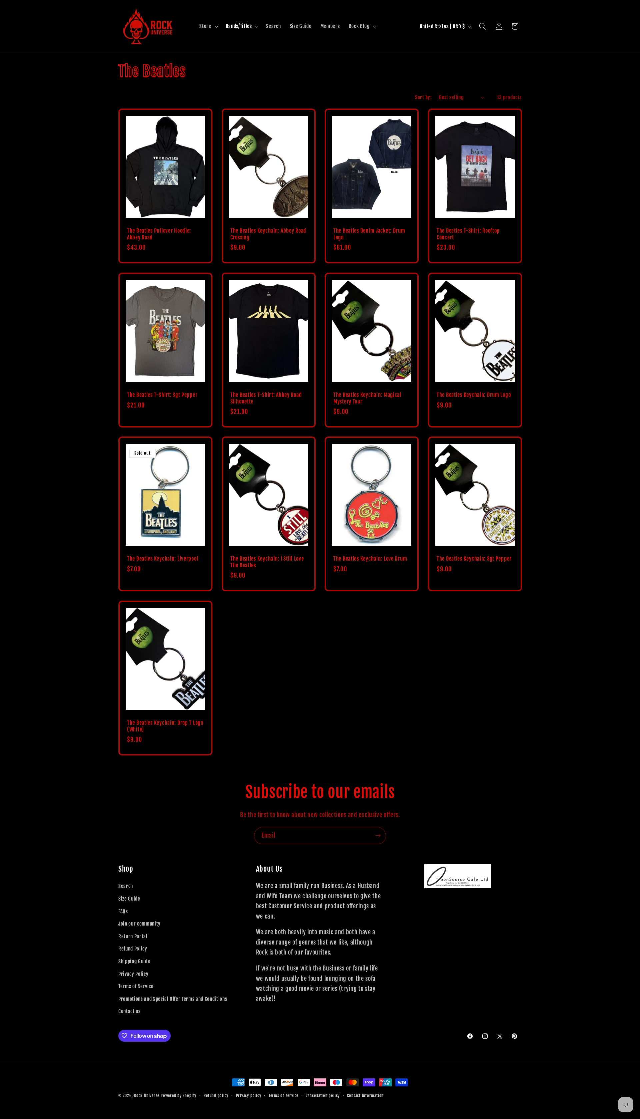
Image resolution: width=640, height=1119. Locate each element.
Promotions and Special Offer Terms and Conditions (172, 998)
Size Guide (129, 898)
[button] (208, 26)
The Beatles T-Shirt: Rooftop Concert (468, 234)
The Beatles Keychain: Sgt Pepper (474, 559)
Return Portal (133, 936)
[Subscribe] (378, 835)
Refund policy (216, 1095)
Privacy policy (248, 1095)
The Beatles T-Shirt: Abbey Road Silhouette (266, 398)
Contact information (365, 1095)
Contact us (129, 1011)
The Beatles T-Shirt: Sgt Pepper (162, 395)
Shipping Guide (134, 961)
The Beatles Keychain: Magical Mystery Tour (367, 398)
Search (125, 886)
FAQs (123, 911)
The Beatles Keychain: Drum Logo (474, 395)
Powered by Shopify (178, 1095)
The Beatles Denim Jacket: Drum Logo (369, 234)
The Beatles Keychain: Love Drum (370, 559)
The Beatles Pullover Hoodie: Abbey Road (159, 234)
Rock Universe (146, 1095)
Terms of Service (136, 986)
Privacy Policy (133, 974)
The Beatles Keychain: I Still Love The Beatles (267, 562)
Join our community (139, 923)
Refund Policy (132, 948)
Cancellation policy (323, 1095)
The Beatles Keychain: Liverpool (162, 559)
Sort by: (423, 97)
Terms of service (283, 1095)
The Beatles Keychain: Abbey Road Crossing (268, 234)
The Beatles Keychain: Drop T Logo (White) (165, 726)
